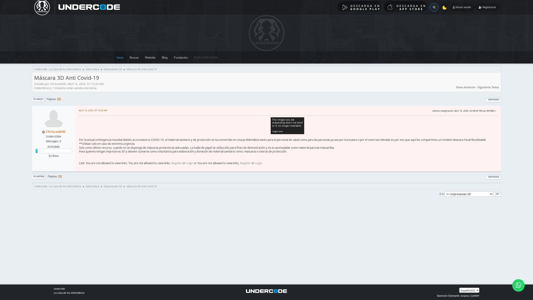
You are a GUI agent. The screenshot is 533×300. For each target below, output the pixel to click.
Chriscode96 (55, 131)
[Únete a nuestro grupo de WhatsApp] (518, 285)
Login (189, 163)
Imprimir (493, 99)
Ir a (441, 194)
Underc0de (59, 289)
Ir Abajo (38, 99)
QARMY (475, 296)
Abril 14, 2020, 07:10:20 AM (93, 110)
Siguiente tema (488, 87)
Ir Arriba (38, 176)
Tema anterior (466, 87)
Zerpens (465, 296)
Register (176, 163)
